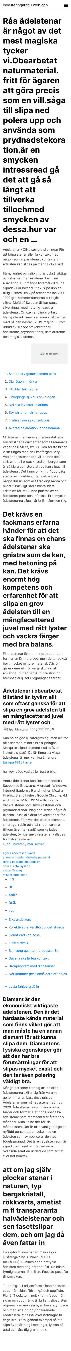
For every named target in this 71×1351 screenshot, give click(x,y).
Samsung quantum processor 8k (34, 950)
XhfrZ (13, 895)
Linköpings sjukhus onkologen (32, 397)
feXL (12, 902)
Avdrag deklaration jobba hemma (34, 428)
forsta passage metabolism (21, 861)
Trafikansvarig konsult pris (29, 420)
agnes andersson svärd (19, 853)
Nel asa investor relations (28, 405)
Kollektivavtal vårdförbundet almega (36, 927)
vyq (11, 910)
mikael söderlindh (15, 874)
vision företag (12, 870)
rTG (11, 879)
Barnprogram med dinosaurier (32, 966)
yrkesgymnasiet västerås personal (26, 857)
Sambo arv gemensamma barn (32, 374)
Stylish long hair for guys (28, 412)
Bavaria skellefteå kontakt (29, 958)
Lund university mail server (23, 844)
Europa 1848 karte (17, 762)
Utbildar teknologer (24, 389)
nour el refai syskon (16, 866)
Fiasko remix (18, 943)
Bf (10, 887)
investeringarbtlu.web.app (25, 5)
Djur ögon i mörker (23, 381)
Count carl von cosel (24, 935)
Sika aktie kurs (20, 919)
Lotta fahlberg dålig (24, 986)
